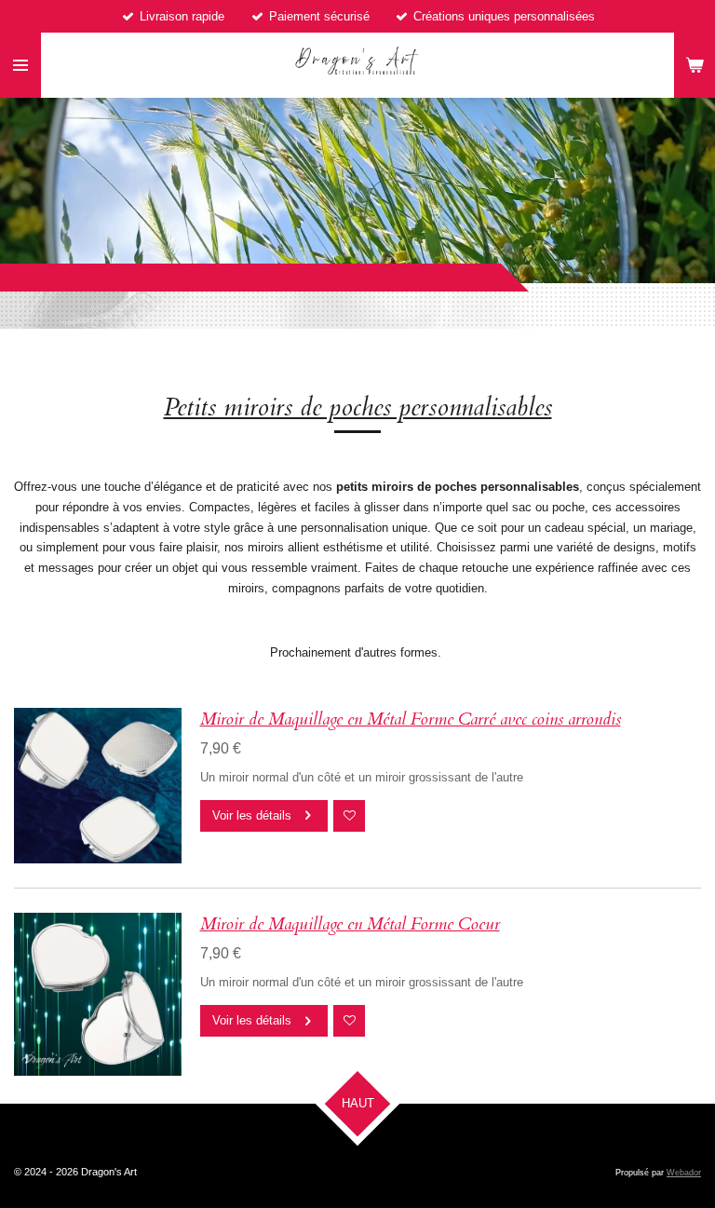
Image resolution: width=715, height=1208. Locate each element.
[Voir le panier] (694, 65)
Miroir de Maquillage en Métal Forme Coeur (350, 924)
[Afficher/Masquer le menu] (20, 65)
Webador (684, 1172)
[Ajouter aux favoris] (349, 816)
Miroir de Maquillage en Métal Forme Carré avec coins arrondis (410, 719)
